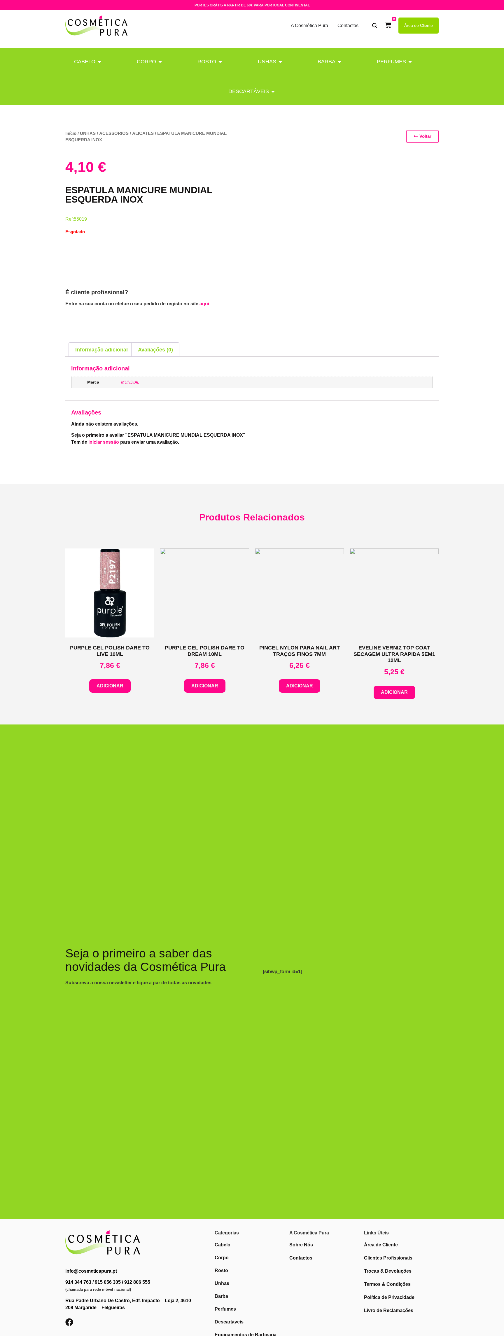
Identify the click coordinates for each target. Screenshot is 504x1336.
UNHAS (267, 62)
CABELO (84, 62)
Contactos (347, 25)
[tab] (101, 349)
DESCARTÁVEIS (248, 91)
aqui (204, 303)
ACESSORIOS (114, 133)
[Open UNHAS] (280, 62)
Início (70, 133)
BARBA (326, 62)
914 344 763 (78, 1282)
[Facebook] (69, 1322)
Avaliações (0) (155, 350)
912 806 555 (137, 1282)
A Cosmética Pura (309, 25)
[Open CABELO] (99, 62)
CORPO (146, 62)
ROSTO (206, 62)
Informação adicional (101, 350)
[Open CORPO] (160, 62)
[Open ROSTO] (220, 62)
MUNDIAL (130, 382)
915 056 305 (108, 1282)
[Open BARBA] (339, 62)
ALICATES (143, 133)
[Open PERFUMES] (410, 62)
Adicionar (110, 685)
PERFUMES (391, 62)
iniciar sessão (103, 442)
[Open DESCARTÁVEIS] (273, 91)
